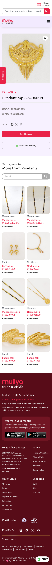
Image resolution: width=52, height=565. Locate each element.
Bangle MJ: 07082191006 (9, 359)
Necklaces (32, 262)
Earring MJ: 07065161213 (8, 267)
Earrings (6, 262)
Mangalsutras (8, 216)
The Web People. (19, 561)
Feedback (3, 76)
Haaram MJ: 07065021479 (33, 313)
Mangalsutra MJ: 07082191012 (11, 313)
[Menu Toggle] (48, 21)
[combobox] (23, 11)
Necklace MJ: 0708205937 (34, 267)
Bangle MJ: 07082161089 (33, 359)
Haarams (31, 308)
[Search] (47, 11)
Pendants (9, 92)
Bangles (6, 354)
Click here (6, 469)
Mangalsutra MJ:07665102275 (10, 221)
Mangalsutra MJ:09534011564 (35, 221)
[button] (45, 38)
